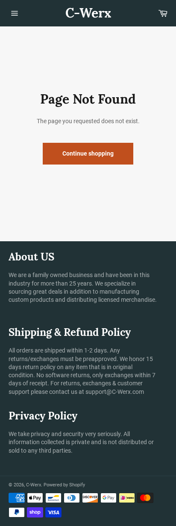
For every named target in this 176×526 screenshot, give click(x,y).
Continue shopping (88, 153)
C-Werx (88, 13)
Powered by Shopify (64, 485)
